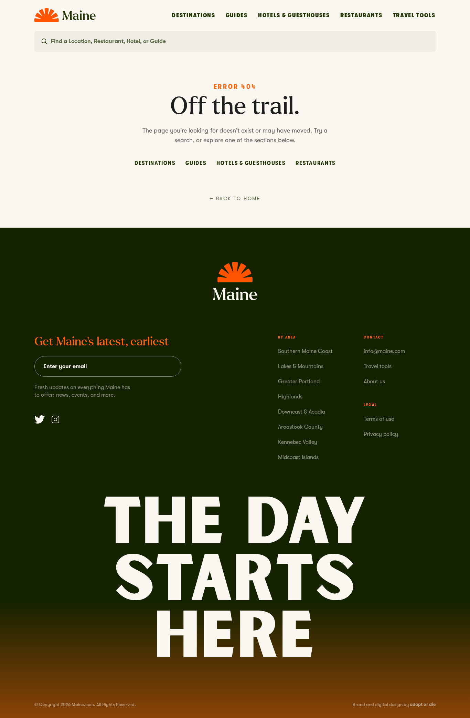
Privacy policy (381, 434)
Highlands (290, 397)
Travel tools (378, 366)
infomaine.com (384, 351)
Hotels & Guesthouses (294, 15)
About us (374, 381)
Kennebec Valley (297, 442)
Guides (237, 15)
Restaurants (361, 15)
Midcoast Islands (298, 457)
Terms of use (379, 419)
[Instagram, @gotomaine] (55, 419)
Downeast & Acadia (301, 412)
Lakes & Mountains (300, 366)
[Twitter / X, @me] (39, 419)
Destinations (193, 15)
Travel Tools (414, 15)
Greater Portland (299, 381)
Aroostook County (300, 427)
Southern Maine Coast (305, 351)
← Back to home (235, 198)
